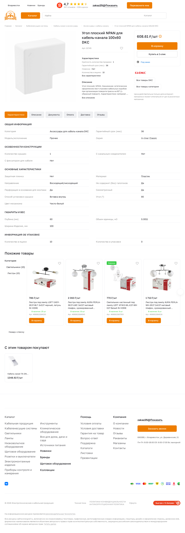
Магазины (119, 443)
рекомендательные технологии (60, 514)
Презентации (88, 457)
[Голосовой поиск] (157, 15)
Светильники (15, 267)
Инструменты (49, 423)
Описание (36, 114)
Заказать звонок (157, 428)
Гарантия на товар (92, 433)
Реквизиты (120, 438)
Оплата (70, 114)
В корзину (157, 46)
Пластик (145, 176)
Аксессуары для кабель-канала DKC (69, 131)
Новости (118, 428)
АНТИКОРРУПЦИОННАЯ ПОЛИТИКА (106, 504)
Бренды (45, 457)
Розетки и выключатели (20, 456)
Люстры (14, 273)
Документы (54, 114)
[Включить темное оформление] (158, 5)
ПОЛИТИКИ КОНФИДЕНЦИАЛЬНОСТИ (107, 502)
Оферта (132, 503)
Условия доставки (92, 428)
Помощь (85, 416)
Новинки (45, 450)
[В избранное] (121, 48)
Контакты (119, 448)
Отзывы (101, 114)
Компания (119, 416)
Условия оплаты (90, 423)
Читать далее (50, 524)
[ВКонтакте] (7, 484)
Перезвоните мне (139, 5)
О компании (121, 423)
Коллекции (47, 470)
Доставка (85, 114)
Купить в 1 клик (157, 54)
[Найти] (162, 15)
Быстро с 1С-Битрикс (165, 503)
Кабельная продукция (19, 423)
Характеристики (16, 114)
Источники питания (52, 445)
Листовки (86, 453)
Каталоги (86, 448)
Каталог (10, 416)
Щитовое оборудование (20, 451)
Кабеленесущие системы (21, 428)
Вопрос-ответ (89, 438)
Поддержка (87, 443)
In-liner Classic (149, 138)
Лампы (9, 438)
